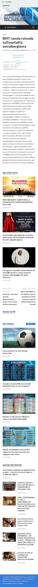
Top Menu (8, 2)
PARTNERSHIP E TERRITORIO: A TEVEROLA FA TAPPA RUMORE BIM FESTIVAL (18, 202)
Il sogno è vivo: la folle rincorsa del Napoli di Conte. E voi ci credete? (17, 385)
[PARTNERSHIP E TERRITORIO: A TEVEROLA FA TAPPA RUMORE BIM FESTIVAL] (19, 197)
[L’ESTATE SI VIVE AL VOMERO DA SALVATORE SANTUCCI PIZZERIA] (9, 553)
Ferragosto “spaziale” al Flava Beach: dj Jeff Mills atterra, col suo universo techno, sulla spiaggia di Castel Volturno (19, 273)
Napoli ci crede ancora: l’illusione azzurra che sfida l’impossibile (16, 418)
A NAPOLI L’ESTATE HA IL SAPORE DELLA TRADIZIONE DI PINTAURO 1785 (25, 486)
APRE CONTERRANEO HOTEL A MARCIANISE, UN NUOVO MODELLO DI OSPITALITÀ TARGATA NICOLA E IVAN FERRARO (26, 504)
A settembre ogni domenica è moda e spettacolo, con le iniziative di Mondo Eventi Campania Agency (18, 237)
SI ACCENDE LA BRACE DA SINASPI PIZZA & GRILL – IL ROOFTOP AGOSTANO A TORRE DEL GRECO (19, 472)
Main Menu (11, 27)
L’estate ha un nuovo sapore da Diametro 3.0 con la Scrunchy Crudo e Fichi (25, 522)
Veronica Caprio (19, 50)
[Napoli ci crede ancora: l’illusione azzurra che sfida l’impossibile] (19, 414)
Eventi (5, 34)
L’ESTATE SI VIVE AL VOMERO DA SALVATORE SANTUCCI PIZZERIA (25, 556)
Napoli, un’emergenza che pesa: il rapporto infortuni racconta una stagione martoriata (16, 451)
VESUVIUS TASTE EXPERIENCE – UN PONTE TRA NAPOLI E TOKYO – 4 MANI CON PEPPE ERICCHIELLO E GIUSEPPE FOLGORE (26, 539)
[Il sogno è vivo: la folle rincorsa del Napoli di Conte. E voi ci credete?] (19, 381)
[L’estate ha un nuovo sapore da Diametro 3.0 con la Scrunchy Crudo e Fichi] (9, 519)
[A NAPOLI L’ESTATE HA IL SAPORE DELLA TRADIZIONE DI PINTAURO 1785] (9, 483)
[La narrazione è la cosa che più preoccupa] (19, 348)
